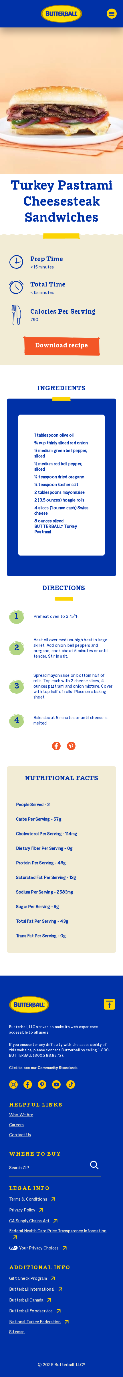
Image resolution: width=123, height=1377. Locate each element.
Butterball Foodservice (31, 1311)
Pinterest (42, 1084)
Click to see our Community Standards (43, 1068)
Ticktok (70, 1084)
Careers (16, 1125)
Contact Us (20, 1135)
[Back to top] (109, 1004)
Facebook (27, 1084)
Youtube (56, 1084)
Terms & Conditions (28, 1199)
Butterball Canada (26, 1300)
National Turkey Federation (35, 1322)
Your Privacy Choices (39, 1248)
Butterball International (31, 1289)
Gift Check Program (28, 1278)
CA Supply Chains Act (29, 1221)
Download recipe (61, 345)
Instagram (13, 1084)
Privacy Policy (22, 1210)
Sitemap (17, 1332)
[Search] (94, 1167)
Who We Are (21, 1115)
